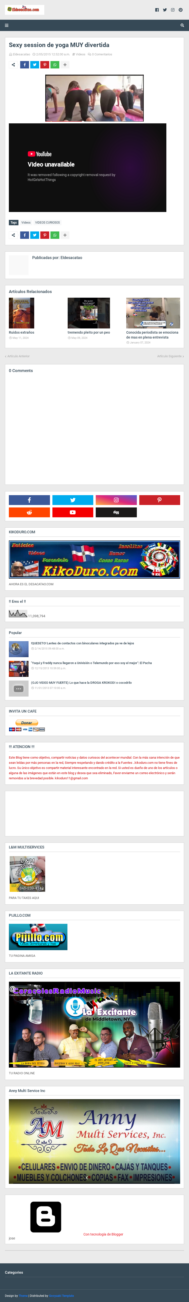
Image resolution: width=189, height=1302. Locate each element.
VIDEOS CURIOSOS (47, 222)
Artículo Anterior (18, 356)
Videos (80, 54)
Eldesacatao (21, 54)
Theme (23, 1296)
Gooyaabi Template (61, 1296)
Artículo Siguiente (169, 356)
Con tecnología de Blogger (103, 1234)
